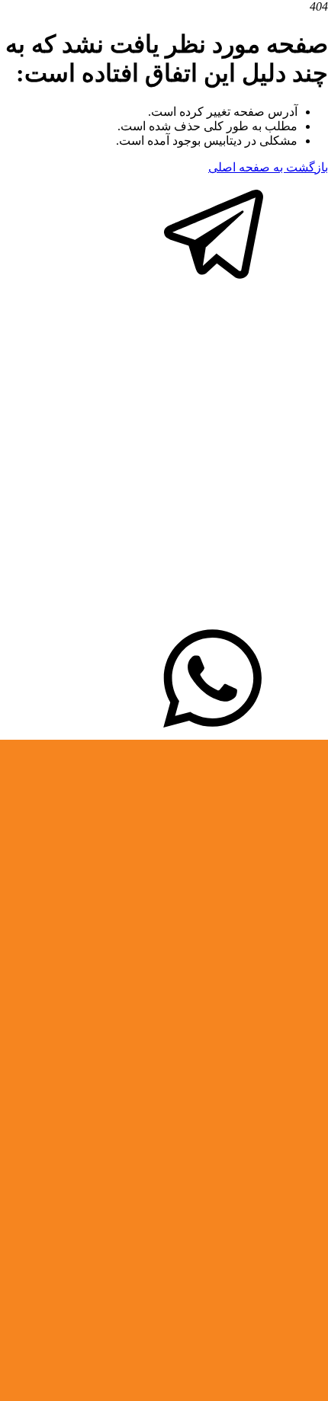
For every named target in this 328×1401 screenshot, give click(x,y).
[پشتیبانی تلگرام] (213, 284)
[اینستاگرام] (164, 615)
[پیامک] (213, 732)
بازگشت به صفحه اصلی (268, 167)
